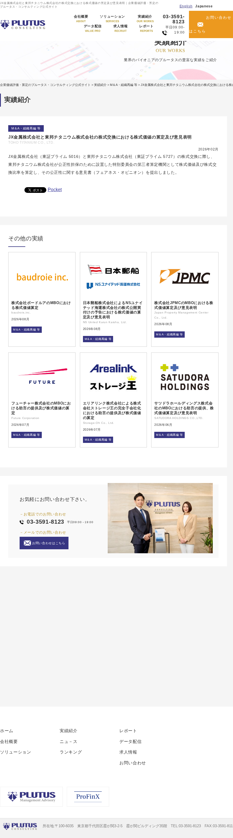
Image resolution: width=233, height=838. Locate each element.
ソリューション (112, 19)
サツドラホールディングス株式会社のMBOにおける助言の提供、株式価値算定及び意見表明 (184, 408)
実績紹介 (145, 19)
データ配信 (93, 28)
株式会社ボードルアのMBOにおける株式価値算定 (41, 305)
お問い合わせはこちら (210, 24)
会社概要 (81, 19)
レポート (146, 28)
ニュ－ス (69, 741)
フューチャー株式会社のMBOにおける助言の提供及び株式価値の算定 (41, 408)
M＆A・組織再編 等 (26, 128)
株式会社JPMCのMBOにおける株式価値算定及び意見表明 (183, 305)
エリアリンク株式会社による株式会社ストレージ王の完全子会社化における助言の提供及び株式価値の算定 (112, 410)
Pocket (55, 189)
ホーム (6, 730)
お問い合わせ (132, 762)
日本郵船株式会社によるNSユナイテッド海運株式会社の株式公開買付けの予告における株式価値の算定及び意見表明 (113, 310)
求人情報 (120, 28)
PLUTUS (23, 24)
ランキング (71, 752)
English (186, 6)
